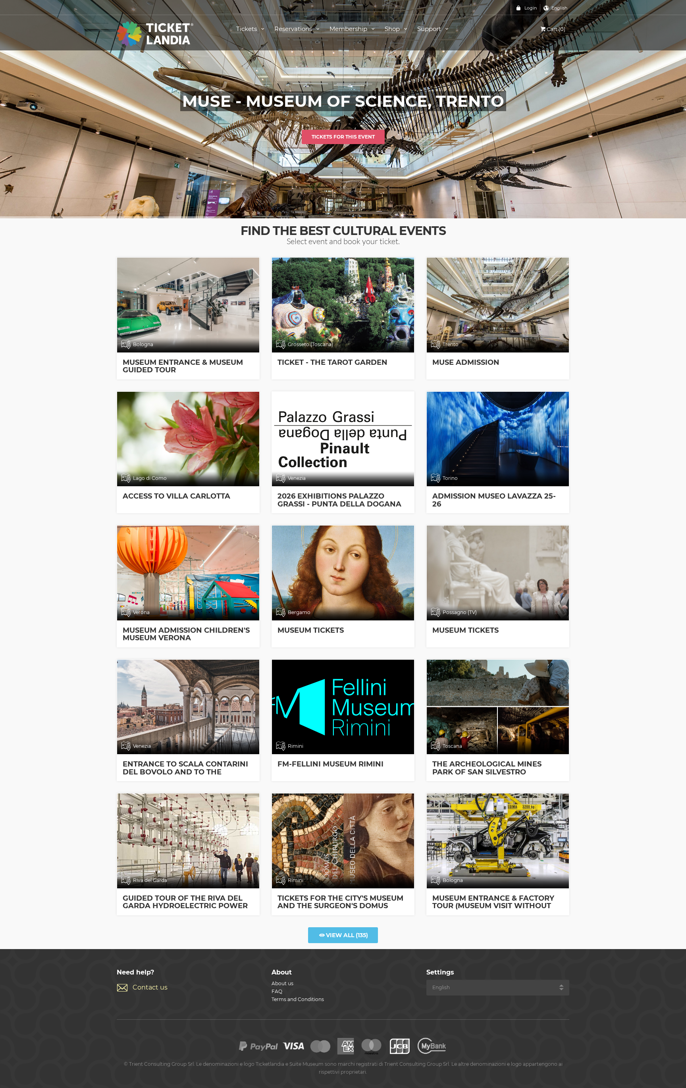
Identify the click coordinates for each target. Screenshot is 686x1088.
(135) (347, 935)
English (559, 8)
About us (282, 983)
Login (530, 8)
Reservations (294, 29)
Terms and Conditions (298, 999)
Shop (393, 29)
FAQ (277, 991)
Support (430, 29)
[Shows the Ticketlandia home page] (167, 33)
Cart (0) (556, 29)
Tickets (247, 29)
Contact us (150, 987)
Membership (349, 29)
